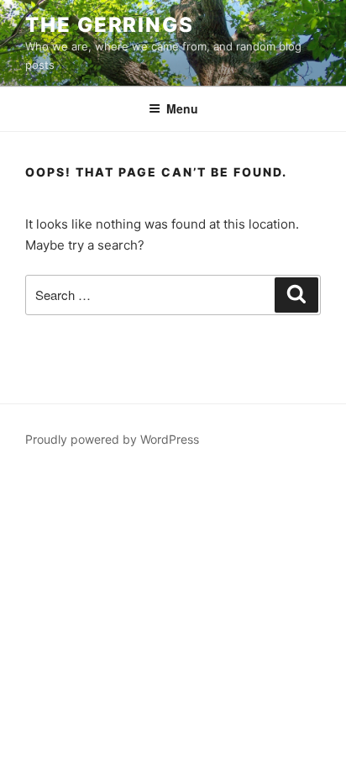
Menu (182, 108)
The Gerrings (109, 25)
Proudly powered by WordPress (112, 439)
